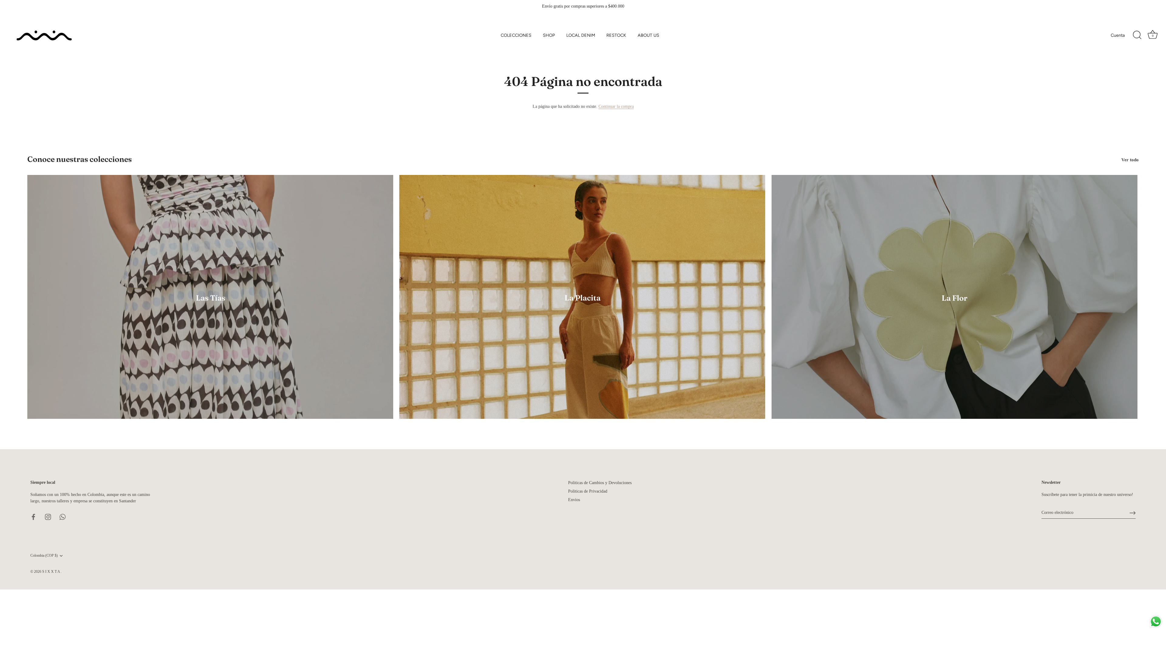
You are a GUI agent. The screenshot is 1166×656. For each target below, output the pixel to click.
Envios (574, 499)
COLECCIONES (516, 35)
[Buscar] (1137, 35)
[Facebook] (33, 516)
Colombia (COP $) (44, 555)
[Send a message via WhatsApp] (1156, 621)
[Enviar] (1133, 513)
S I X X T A (51, 571)
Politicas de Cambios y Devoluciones (600, 482)
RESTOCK (616, 35)
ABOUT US (648, 35)
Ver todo (1130, 159)
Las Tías (210, 297)
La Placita (582, 297)
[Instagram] (48, 516)
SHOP (549, 35)
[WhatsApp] (63, 516)
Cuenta (1118, 35)
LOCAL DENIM (580, 35)
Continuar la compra (616, 106)
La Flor (954, 297)
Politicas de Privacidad (587, 491)
